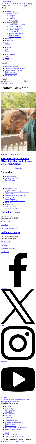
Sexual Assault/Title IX (12, 434)
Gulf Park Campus (10, 232)
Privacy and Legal (10, 426)
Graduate (12, 19)
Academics (8, 22)
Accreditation (9, 408)
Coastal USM (9, 194)
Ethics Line (8, 417)
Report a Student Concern (13, 429)
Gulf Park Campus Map (8, 248)
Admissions (8, 13)
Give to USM (5, 252)
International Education (16, 33)
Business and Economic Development (17, 192)
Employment (9, 415)
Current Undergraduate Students (15, 68)
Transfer (11, 17)
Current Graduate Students (13, 70)
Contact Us (18, 168)
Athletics (7, 44)
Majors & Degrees (10, 54)
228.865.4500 (5, 242)
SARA (7, 433)
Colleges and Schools (15, 28)
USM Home (5, 83)
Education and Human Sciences (15, 195)
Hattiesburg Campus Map (9, 228)
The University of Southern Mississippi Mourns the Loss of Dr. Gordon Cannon (16, 161)
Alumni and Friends (11, 74)
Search (4, 79)
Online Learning (14, 35)
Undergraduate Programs (17, 24)
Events (7, 58)
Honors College (14, 30)
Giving (7, 59)
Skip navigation (6, 1)
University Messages (11, 208)
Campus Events (10, 180)
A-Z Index (8, 406)
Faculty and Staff (10, 75)
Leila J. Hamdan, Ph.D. (17, 154)
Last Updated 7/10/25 (17, 441)
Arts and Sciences (10, 190)
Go (26, 5)
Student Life (9, 40)
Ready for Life (9, 11)
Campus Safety (9, 410)
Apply (7, 51)
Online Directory (10, 424)
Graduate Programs (15, 26)
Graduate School (14, 31)
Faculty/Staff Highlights (12, 178)
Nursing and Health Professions (15, 201)
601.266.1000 (5, 221)
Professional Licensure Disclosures (16, 427)
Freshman (12, 15)
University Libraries (15, 37)
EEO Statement (10, 413)
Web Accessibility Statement (14, 436)
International (13, 20)
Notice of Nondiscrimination (14, 422)
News (6, 56)
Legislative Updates (11, 420)
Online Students (10, 72)
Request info (9, 47)
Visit (6, 49)
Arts (6, 42)
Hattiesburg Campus (11, 212)
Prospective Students (11, 66)
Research (8, 38)
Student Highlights (11, 176)
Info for (4, 63)
